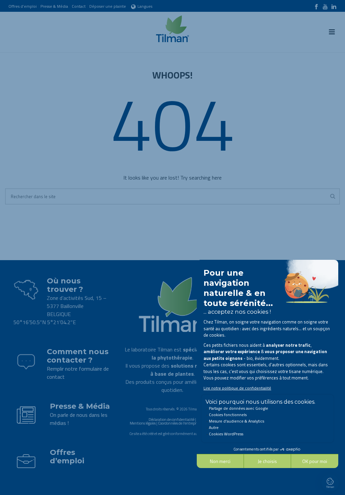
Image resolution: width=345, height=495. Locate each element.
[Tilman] (172, 27)
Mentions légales (143, 423)
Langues (144, 6)
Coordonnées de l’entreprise (179, 423)
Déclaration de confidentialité (171, 419)
